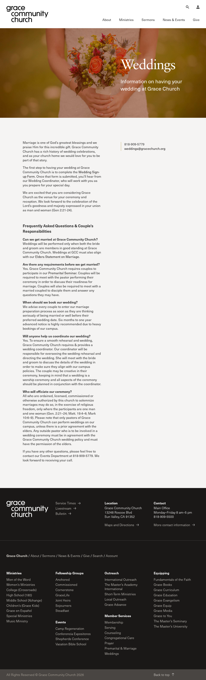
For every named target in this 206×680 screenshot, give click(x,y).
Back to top (162, 675)
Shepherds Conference (72, 639)
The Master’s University (170, 626)
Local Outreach (115, 599)
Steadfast (62, 610)
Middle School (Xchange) (24, 600)
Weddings (112, 653)
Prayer (109, 643)
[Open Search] (187, 7)
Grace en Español (19, 610)
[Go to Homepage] (27, 14)
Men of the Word (18, 579)
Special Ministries (19, 616)
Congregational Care (119, 638)
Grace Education (165, 595)
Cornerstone (65, 590)
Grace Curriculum (166, 590)
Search (98, 556)
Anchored (63, 579)
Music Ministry (17, 621)
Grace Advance (115, 604)
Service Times (66, 503)
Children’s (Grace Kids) (22, 605)
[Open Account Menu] (198, 7)
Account (112, 556)
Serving (110, 627)
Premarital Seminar (62, 273)
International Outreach (121, 579)
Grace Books (163, 584)
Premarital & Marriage (121, 648)
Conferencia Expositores (73, 634)
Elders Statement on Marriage (57, 256)
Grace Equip (162, 605)
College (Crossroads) (21, 590)
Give (86, 556)
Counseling (113, 633)
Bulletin (61, 513)
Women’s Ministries (20, 584)
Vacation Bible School (71, 644)
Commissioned (66, 584)
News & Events (69, 556)
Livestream (63, 508)
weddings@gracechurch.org (144, 148)
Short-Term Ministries (120, 594)
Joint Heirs (63, 600)
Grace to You (163, 616)
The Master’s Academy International (121, 586)
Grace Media (163, 610)
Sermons (48, 556)
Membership (114, 622)
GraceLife (63, 595)
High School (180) (19, 595)
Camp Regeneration (70, 628)
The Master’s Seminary (170, 621)
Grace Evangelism (167, 600)
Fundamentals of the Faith (172, 579)
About (35, 556)
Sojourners (63, 605)
